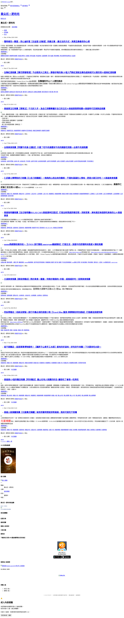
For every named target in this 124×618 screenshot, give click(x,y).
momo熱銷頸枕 (29, 262)
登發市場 (10, 195)
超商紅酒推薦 (5, 92)
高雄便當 (45, 429)
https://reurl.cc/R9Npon (16, 322)
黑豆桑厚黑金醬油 (65, 55)
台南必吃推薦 (69, 161)
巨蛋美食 (21, 227)
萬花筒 (25, 92)
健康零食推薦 (13, 55)
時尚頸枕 (91, 262)
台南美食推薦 (42, 161)
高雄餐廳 (15, 193)
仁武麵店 (92, 193)
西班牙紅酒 (18, 92)
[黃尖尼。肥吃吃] (1, 507)
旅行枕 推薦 (58, 262)
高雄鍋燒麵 (40, 395)
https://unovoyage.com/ (75, 252)
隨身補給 (57, 55)
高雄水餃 (36, 363)
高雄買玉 (3, 130)
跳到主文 (3, 18)
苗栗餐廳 (9, 295)
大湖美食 (21, 295)
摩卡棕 (56, 92)
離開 (10, 615)
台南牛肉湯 (34, 161)
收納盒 (15, 330)
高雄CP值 (54, 395)
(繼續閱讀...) (4, 51)
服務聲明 (78, 595)
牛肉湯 (28, 161)
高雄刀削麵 (65, 193)
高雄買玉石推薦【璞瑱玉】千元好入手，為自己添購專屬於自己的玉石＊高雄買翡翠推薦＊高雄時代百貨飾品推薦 (54, 108)
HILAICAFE (49, 227)
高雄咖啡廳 (28, 227)
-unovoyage (114, 262)
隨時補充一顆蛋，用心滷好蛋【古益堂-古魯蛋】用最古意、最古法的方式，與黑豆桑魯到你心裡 (47, 41)
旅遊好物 (7, 330)
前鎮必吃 (66, 363)
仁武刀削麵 (98, 193)
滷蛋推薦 (45, 55)
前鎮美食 (42, 363)
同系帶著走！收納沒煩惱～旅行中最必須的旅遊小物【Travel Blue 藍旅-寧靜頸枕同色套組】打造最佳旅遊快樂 (53, 312)
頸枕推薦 (9, 262)
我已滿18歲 (4, 615)
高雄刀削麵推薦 (74, 193)
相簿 (5, 30)
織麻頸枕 (21, 262)
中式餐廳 (14, 369)
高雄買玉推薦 (45, 130)
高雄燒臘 (57, 429)
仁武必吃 (33, 193)
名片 (5, 34)
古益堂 (73, 55)
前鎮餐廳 (54, 363)
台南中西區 (10, 161)
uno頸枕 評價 (76, 262)
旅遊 (2, 330)
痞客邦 (17, 59)
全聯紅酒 (30, 92)
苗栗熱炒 (45, 295)
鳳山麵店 (78, 395)
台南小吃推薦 (61, 161)
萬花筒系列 (45, 92)
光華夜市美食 (82, 363)
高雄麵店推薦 (73, 363)
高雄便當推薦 (82, 429)
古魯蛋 (27, 55)
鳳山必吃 (60, 395)
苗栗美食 (3, 295)
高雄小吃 (9, 193)
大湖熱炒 (39, 295)
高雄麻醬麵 (58, 193)
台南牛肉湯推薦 (51, 161)
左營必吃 (33, 429)
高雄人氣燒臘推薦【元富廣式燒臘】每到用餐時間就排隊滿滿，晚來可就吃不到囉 (40, 412)
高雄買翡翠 (17, 130)
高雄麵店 (51, 193)
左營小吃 (51, 429)
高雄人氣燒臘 (73, 429)
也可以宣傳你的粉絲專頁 (6, 509)
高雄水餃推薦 (29, 363)
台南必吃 (23, 161)
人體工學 (15, 262)
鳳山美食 (9, 395)
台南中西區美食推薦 (80, 161)
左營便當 (104, 429)
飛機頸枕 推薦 (49, 262)
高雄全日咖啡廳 (58, 227)
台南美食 (3, 161)
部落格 (6, 32)
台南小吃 (17, 161)
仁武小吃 (45, 193)
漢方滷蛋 (51, 55)
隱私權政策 (71, 595)
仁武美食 (27, 193)
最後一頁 (9, 441)
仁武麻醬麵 (116, 193)
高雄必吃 (21, 193)
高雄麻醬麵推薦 (84, 193)
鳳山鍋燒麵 (85, 395)
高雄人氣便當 (91, 429)
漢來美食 (42, 227)
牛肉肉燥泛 (90, 161)
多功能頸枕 (84, 262)
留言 (20, 59)
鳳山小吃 (72, 395)
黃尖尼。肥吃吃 (10, 13)
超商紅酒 (12, 92)
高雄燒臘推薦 (65, 429)
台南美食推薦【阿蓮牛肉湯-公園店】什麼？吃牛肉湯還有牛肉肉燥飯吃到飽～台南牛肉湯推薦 (46, 147)
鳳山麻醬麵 (92, 395)
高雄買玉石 (10, 130)
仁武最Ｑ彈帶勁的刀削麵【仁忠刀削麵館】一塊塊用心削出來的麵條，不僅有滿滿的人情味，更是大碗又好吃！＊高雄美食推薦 (60, 178)
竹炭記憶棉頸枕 (67, 262)
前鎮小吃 (60, 363)
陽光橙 (51, 92)
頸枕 (11, 330)
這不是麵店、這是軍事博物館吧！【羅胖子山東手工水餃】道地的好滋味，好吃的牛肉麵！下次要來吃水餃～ (52, 347)
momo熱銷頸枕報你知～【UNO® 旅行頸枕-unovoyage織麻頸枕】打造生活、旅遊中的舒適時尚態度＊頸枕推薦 (53, 244)
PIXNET (49, 595)
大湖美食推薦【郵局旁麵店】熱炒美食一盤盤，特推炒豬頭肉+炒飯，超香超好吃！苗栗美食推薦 (47, 279)
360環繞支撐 (107, 262)
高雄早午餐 (35, 227)
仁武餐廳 (39, 193)
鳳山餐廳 (66, 395)
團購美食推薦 (5, 55)
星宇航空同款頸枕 (39, 262)
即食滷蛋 (33, 55)
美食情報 (14, 27)
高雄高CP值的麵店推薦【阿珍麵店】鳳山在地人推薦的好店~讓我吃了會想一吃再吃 (41, 379)
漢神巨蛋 (9, 227)
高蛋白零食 (21, 55)
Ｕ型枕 (100, 262)
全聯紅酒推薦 (37, 92)
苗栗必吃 (15, 295)
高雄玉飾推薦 (37, 130)
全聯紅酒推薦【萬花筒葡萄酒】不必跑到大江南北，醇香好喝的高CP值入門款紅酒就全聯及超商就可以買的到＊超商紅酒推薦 (60, 72)
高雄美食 (3, 193)
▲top (2, 65)
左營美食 (15, 227)
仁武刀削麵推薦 (107, 193)
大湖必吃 (27, 295)
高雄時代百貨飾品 (26, 130)
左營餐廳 (39, 429)
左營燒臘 (98, 429)
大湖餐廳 (33, 295)
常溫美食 (39, 55)
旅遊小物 (21, 330)
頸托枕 (96, 262)
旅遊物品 (26, 330)
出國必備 (3, 262)
